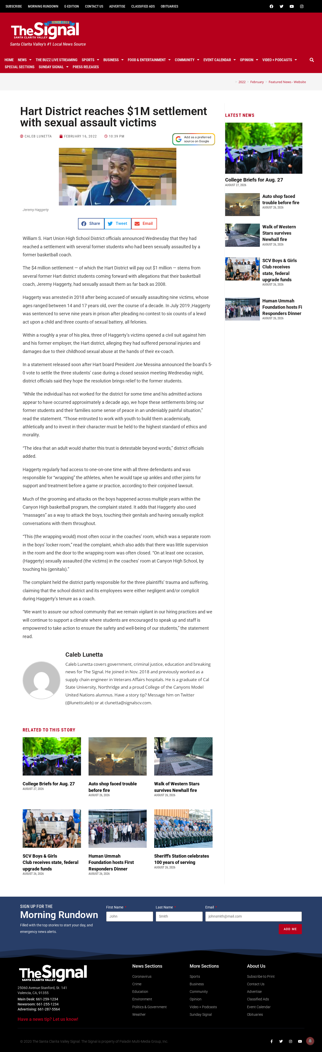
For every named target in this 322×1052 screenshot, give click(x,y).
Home (9, 60)
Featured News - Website (287, 82)
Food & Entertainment (147, 60)
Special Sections (19, 67)
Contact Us (94, 6)
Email (210, 907)
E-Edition (71, 6)
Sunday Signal (51, 67)
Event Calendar (217, 60)
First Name (115, 907)
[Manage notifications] (310, 1041)
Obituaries (169, 6)
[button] (311, 59)
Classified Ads (143, 6)
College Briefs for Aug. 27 (49, 783)
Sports (88, 60)
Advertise (117, 6)
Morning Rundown (43, 6)
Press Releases (86, 67)
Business (111, 60)
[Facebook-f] (271, 1041)
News (22, 60)
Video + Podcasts (277, 60)
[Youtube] (291, 6)
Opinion (246, 60)
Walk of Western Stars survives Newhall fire (279, 233)
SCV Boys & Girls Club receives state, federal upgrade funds (50, 862)
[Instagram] (301, 6)
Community (184, 60)
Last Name (165, 907)
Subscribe (14, 6)
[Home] (232, 82)
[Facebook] (271, 6)
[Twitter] (281, 6)
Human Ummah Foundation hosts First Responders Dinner (111, 862)
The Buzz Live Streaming (56, 60)
